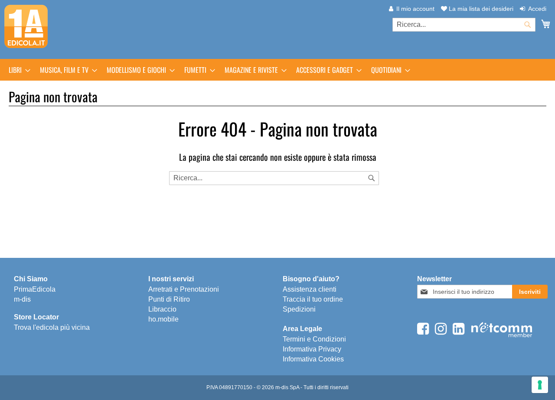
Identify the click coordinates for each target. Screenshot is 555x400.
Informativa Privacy (312, 349)
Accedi (537, 8)
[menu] (277, 70)
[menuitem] (16, 70)
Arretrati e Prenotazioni (183, 289)
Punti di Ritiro (169, 299)
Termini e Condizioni (314, 339)
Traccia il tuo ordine (313, 299)
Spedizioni (299, 309)
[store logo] (26, 26)
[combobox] (463, 25)
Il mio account (415, 8)
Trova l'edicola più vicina (52, 327)
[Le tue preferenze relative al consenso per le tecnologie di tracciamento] (540, 385)
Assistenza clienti (309, 289)
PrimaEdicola (35, 289)
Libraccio (162, 309)
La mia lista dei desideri (480, 8)
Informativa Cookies (313, 359)
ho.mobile (163, 319)
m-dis (22, 299)
